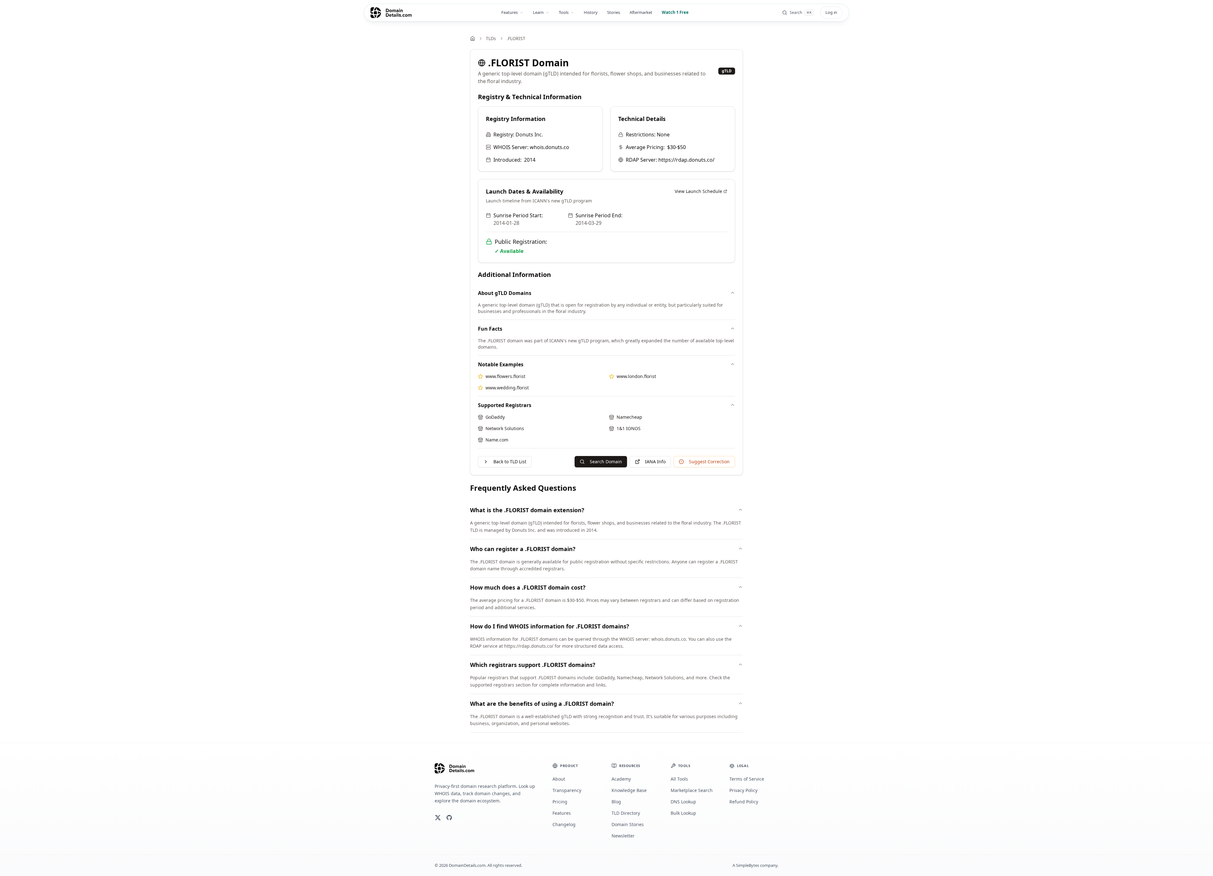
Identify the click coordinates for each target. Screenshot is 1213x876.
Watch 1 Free (675, 12)
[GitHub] (449, 817)
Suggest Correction (709, 462)
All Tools (679, 779)
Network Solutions (505, 428)
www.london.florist (636, 376)
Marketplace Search (692, 790)
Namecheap (629, 417)
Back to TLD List (509, 462)
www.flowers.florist (505, 376)
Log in (831, 12)
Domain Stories (628, 824)
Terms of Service (746, 779)
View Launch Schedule (698, 191)
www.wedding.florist (507, 388)
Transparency (566, 790)
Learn (538, 12)
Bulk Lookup (683, 813)
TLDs (491, 38)
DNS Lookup (683, 802)
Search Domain (606, 462)
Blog (616, 802)
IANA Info (655, 462)
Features (509, 12)
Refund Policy (743, 802)
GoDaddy (495, 417)
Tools (564, 12)
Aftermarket (641, 12)
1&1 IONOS (629, 428)
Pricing (559, 802)
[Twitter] (438, 817)
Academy (621, 779)
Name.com (497, 440)
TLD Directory (626, 813)
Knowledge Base (629, 790)
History (591, 12)
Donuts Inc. (529, 134)
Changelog (564, 824)
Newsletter (623, 836)
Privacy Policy (743, 790)
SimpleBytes (747, 865)
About (558, 779)
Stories (613, 12)
